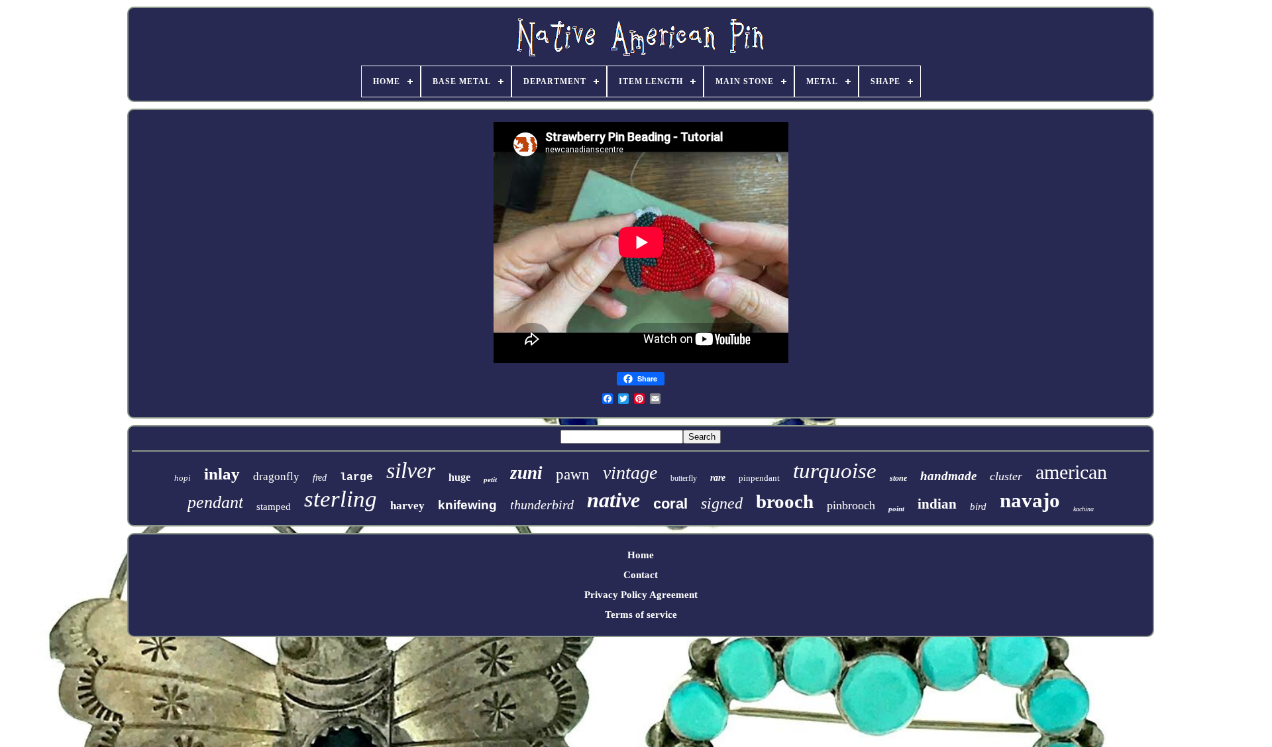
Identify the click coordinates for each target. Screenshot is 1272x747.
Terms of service (641, 614)
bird (978, 506)
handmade (948, 476)
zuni (526, 473)
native (613, 500)
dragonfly (276, 476)
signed (722, 503)
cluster (1006, 476)
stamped (273, 506)
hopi (182, 478)
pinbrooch (851, 505)
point (896, 509)
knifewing (467, 505)
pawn (573, 474)
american (1071, 472)
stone (898, 478)
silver (410, 470)
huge (459, 477)
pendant (215, 502)
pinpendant (759, 478)
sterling (340, 499)
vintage (630, 472)
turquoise (834, 471)
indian (937, 504)
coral (670, 503)
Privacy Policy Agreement (641, 594)
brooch (785, 501)
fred (320, 478)
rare (717, 478)
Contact (640, 575)
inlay (222, 474)
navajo (1030, 500)
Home (640, 555)
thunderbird (542, 504)
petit (490, 479)
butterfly (683, 478)
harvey (407, 505)
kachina (1083, 509)
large (356, 477)
